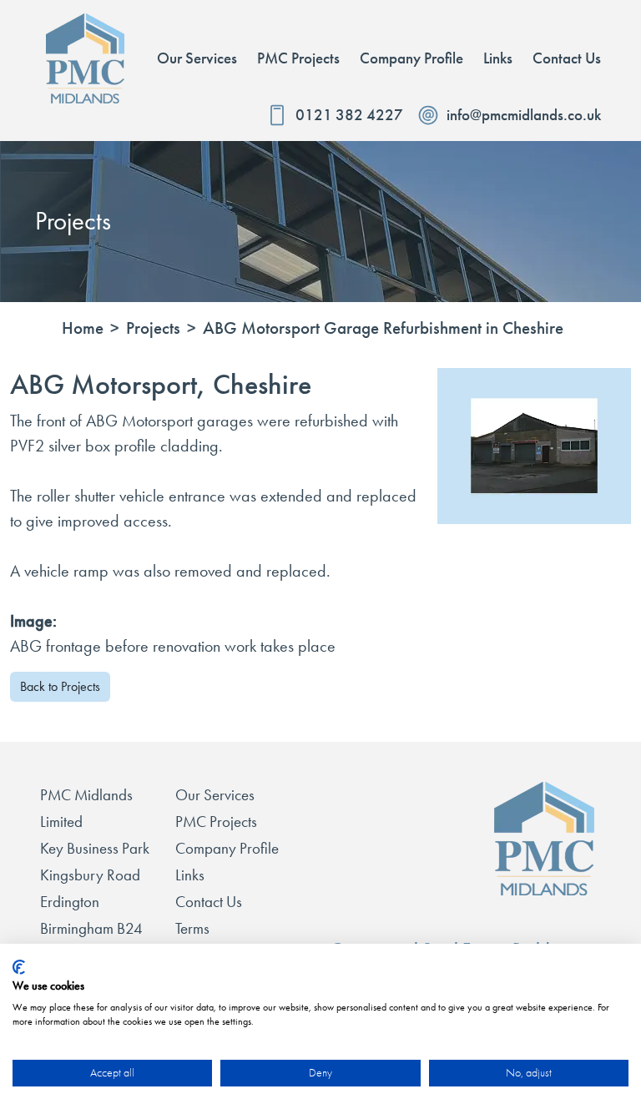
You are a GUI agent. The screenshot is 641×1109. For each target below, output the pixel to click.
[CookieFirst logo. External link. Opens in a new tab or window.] (19, 967)
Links (189, 875)
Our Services (215, 794)
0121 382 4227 (349, 114)
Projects (153, 328)
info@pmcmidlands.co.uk (524, 114)
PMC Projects (216, 821)
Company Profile (227, 848)
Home (82, 328)
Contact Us (208, 901)
